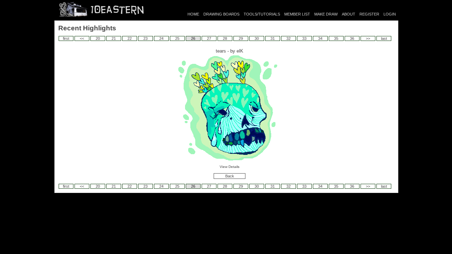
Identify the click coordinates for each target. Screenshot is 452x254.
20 (98, 38)
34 (320, 38)
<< (82, 38)
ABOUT (348, 14)
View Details (229, 167)
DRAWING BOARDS (221, 14)
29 (241, 38)
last (384, 38)
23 (145, 38)
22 (129, 38)
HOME (193, 14)
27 (209, 38)
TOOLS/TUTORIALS (262, 14)
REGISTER (369, 14)
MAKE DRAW (326, 14)
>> (368, 38)
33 (304, 38)
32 (288, 38)
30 (257, 38)
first (66, 38)
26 (193, 38)
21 (114, 38)
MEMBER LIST (297, 14)
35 (336, 38)
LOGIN (389, 14)
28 (225, 38)
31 (272, 38)
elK (240, 51)
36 (352, 38)
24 (161, 38)
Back (229, 176)
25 (177, 38)
